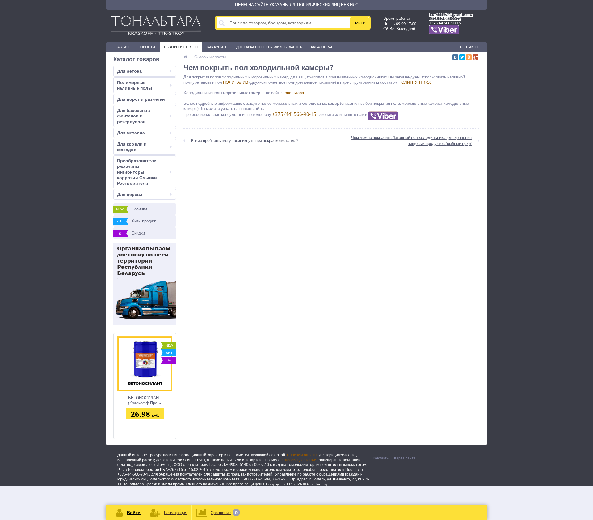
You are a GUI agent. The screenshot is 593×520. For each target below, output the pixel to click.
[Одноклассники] (469, 57)
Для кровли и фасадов (132, 146)
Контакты (469, 46)
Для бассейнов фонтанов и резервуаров (133, 115)
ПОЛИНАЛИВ (235, 82)
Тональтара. (294, 92)
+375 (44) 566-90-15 (294, 114)
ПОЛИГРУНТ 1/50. (414, 82)
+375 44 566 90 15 (445, 23)
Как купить (217, 46)
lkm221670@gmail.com (451, 14)
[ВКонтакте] (455, 57)
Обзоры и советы (181, 46)
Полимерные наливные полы (134, 85)
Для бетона (129, 71)
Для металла (131, 133)
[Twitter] (462, 57)
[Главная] (185, 57)
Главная (121, 46)
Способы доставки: (299, 460)
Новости (146, 46)
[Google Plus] (475, 57)
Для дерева (129, 194)
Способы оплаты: (302, 455)
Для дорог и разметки (141, 99)
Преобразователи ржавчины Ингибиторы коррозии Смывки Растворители (137, 172)
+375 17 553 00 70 (445, 18)
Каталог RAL (322, 46)
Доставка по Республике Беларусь (269, 46)
